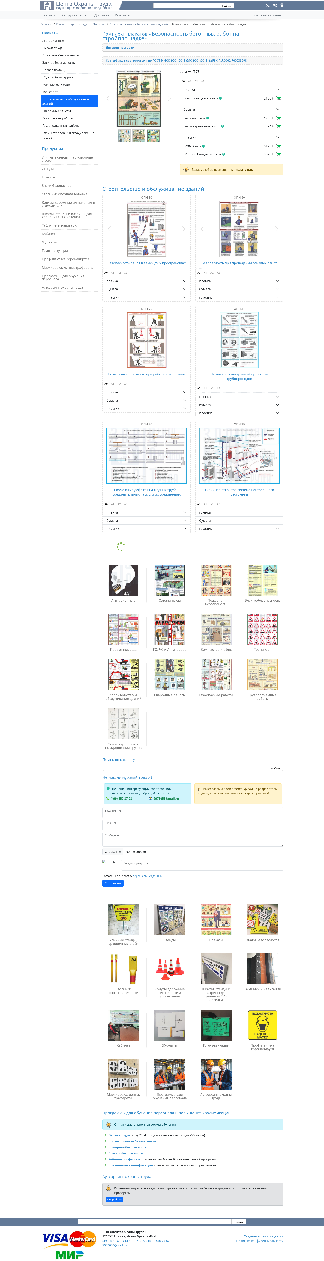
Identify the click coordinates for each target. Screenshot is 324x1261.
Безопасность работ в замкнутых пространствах (146, 263)
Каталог (50, 15)
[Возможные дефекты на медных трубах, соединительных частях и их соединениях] (146, 456)
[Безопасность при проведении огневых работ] (239, 229)
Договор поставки (120, 48)
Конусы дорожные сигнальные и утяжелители (68, 204)
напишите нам (242, 170)
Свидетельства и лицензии (264, 1236)
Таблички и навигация (60, 225)
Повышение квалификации (130, 1165)
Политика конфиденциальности (260, 1241)
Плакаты (49, 177)
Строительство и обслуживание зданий (65, 101)
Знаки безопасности (58, 185)
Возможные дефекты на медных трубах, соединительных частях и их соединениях (146, 491)
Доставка (101, 15)
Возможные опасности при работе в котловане (146, 374)
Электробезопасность (58, 63)
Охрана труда (52, 48)
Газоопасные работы (57, 118)
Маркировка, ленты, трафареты (68, 267)
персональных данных (147, 876)
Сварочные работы (56, 111)
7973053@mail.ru (166, 799)
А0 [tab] (183, 81)
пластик (190, 137)
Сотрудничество (75, 15)
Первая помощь (54, 70)
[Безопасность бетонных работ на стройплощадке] (138, 98)
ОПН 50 (146, 197)
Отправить (113, 883)
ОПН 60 (239, 197)
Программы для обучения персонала (63, 277)
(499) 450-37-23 (121, 799)
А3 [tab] (202, 81)
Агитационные (53, 41)
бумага (189, 109)
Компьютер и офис (56, 84)
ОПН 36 (146, 424)
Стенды (48, 168)
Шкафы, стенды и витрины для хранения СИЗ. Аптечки (67, 215)
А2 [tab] (196, 81)
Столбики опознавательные (64, 194)
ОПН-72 (146, 309)
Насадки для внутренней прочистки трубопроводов (239, 376)
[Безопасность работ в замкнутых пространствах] (146, 229)
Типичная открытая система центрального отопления (239, 491)
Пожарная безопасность (60, 55)
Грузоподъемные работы (61, 126)
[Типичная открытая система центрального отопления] (239, 456)
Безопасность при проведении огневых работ (239, 263)
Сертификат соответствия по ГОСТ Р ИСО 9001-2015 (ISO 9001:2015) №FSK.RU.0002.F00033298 (176, 60)
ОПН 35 (239, 424)
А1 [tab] (189, 81)
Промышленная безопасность (132, 1141)
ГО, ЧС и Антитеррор (57, 77)
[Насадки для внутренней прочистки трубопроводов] (239, 340)
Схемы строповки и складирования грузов (68, 135)
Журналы (49, 242)
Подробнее (114, 1199)
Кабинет (48, 233)
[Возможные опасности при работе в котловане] (146, 340)
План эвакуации (55, 250)
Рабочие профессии (124, 1159)
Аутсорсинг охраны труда (62, 287)
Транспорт (50, 92)
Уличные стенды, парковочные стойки (67, 158)
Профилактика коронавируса (65, 259)
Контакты (122, 15)
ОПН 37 (239, 309)
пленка (189, 89)
